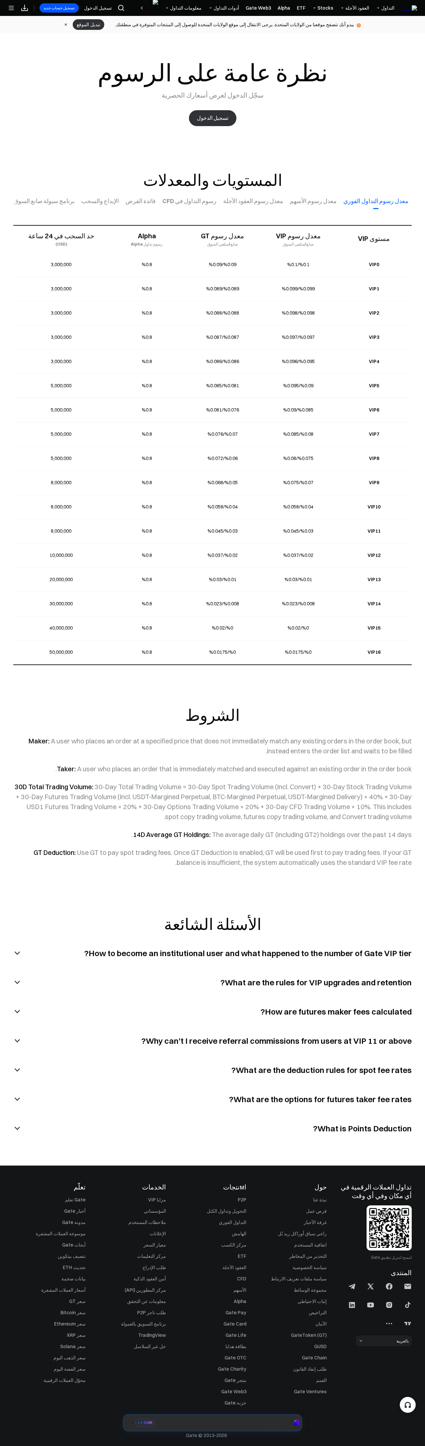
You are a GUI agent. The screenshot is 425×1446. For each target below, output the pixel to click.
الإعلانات (158, 1234)
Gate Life (235, 1335)
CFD (241, 1279)
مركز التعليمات (151, 1256)
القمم (321, 1380)
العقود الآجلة (234, 1267)
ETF (242, 1256)
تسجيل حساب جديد (59, 7)
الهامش (239, 1234)
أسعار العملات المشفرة (63, 1290)
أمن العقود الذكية (149, 1279)
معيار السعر (154, 1245)
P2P (242, 1200)
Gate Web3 (233, 1392)
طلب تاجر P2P (151, 1313)
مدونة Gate (74, 1222)
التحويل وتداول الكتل (226, 1211)
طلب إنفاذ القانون (310, 1369)
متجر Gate (235, 1380)
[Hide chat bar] (132, 1422)
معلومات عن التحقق (146, 1301)
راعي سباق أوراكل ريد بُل (302, 1234)
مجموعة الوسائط (310, 1290)
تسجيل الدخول (98, 8)
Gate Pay (235, 1313)
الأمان (321, 1324)
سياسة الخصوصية (310, 1267)
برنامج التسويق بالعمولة (143, 1324)
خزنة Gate (235, 1403)
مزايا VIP (157, 1200)
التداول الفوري (232, 1222)
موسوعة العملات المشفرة (61, 1234)
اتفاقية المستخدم (310, 1245)
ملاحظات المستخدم (147, 1222)
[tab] (376, 201)
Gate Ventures (310, 1392)
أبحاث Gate (74, 1245)
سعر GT (77, 1301)
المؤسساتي (155, 1211)
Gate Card (234, 1324)
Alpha (240, 1301)
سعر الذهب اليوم (69, 1358)
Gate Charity (232, 1369)
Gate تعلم (75, 1200)
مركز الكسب (233, 1245)
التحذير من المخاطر (308, 1256)
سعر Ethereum (70, 1324)
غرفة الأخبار (315, 1222)
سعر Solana (73, 1346)
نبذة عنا (320, 1200)
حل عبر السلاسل (150, 1346)
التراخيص (318, 1313)
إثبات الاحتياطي (312, 1301)
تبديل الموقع (88, 24)
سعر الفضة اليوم (70, 1369)
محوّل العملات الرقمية (64, 1380)
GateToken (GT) (309, 1335)
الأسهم (239, 1290)
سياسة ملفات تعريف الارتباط (299, 1279)
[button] (212, 1422)
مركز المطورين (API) (145, 1290)
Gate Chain (314, 1358)
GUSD (320, 1346)
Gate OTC (235, 1358)
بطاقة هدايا (235, 1346)
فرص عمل (316, 1211)
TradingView (152, 1335)
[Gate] (409, 8)
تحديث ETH (74, 1267)
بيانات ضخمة (73, 1279)
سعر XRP (76, 1335)
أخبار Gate (75, 1211)
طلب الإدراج (154, 1267)
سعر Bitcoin (73, 1313)
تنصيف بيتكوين (72, 1256)
